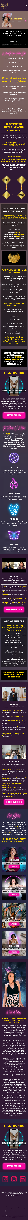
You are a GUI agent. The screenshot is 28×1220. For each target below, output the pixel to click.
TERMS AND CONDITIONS (12, 1193)
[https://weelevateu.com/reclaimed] (14, 887)
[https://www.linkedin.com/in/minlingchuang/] (22, 1179)
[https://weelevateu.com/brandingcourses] (14, 915)
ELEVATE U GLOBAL (7, 1188)
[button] (26, 5)
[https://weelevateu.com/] (5, 5)
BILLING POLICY (19, 1192)
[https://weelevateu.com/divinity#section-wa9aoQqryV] (14, 609)
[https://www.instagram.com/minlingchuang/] (14, 1179)
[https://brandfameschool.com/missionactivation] (14, 386)
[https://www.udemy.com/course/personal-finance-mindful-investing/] (14, 859)
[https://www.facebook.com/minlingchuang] (5, 1179)
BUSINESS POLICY (11, 1192)
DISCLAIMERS (20, 1193)
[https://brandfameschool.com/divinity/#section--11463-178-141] (14, 802)
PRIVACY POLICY (4, 1192)
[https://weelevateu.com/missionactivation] (14, 415)
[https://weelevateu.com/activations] (14, 943)
